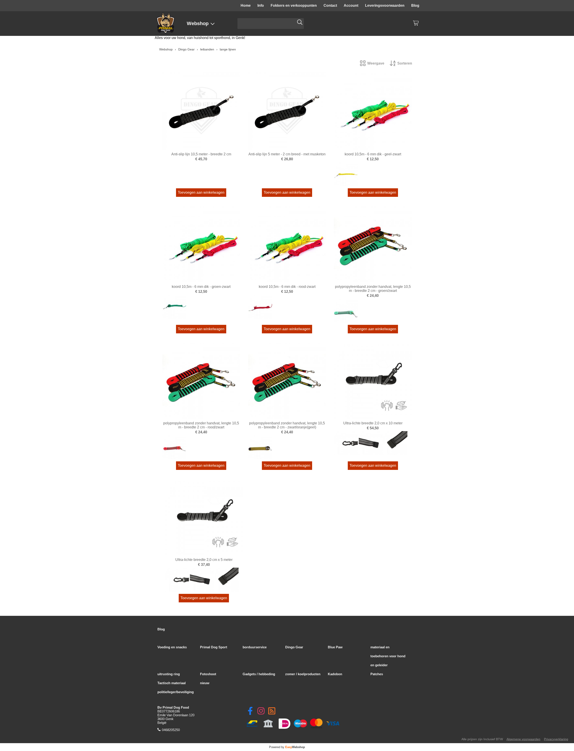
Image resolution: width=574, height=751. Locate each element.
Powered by (287, 747)
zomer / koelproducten (302, 674)
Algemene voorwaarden (523, 739)
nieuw (204, 683)
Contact (330, 5)
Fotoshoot (208, 674)
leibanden (207, 49)
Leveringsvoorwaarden (384, 5)
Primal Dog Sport (213, 647)
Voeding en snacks (172, 647)
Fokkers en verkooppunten (294, 5)
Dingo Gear (186, 49)
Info (260, 5)
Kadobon (335, 674)
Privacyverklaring (556, 739)
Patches (376, 674)
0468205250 (171, 730)
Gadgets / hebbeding (259, 674)
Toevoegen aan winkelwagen (201, 192)
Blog (415, 5)
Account (351, 5)
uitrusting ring (168, 674)
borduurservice (255, 647)
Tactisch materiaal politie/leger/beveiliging (175, 687)
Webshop (198, 23)
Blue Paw (335, 647)
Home (246, 5)
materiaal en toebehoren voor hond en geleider (387, 656)
